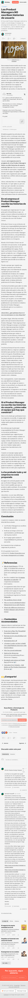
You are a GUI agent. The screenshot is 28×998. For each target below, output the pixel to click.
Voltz (5, 568)
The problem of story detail (12, 600)
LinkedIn (12, 693)
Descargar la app (21, 991)
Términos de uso (17, 723)
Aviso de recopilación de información (17, 725)
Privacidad (17, 985)
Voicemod (10, 147)
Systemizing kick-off (10, 641)
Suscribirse (15, 2)
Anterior (6, 743)
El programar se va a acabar (10, 952)
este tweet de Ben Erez (10, 74)
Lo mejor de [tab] (5, 921)
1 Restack (15, 732)
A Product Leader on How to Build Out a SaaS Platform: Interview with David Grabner (15, 646)
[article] (14, 930)
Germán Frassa (9, 793)
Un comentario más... (6, 913)
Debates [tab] (17, 921)
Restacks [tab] (12, 754)
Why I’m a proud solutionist (12, 650)
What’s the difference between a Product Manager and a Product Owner (14, 610)
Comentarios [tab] (5, 754)
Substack (6, 994)
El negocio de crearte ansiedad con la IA (8, 926)
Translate (5, 6)
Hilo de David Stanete (11, 566)
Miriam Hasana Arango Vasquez (13, 770)
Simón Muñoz (8, 33)
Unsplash (14, 61)
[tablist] (8, 754)
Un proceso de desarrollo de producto (14, 142)
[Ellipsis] (26, 768)
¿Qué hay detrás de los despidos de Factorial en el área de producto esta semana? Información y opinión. (10, 943)
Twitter (5, 693)
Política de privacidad (14, 726)
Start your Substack (8, 991)
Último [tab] (11, 921)
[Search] (25, 921)
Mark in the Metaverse (11, 653)
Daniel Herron (15, 59)
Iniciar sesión (23, 2)
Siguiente (21, 743)
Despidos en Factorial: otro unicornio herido (10, 939)
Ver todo (5, 963)
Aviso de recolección (14, 987)
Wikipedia (7, 597)
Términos (23, 985)
